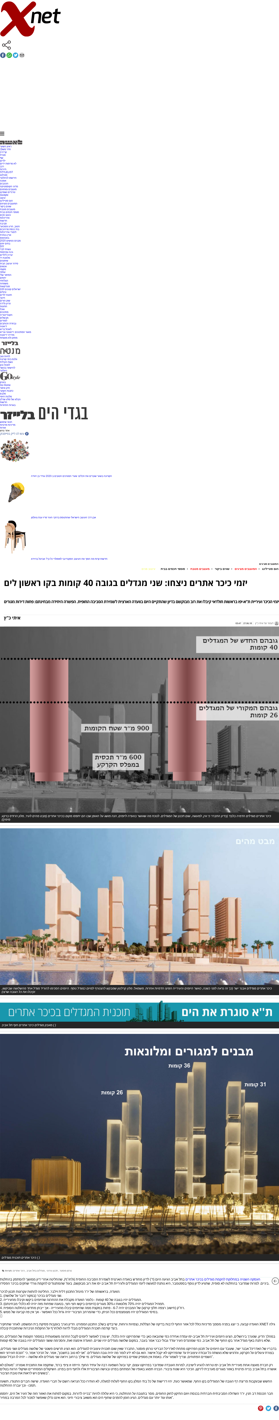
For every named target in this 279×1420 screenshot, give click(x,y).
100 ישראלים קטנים (10, 289)
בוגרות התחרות (8, 405)
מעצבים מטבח (7, 209)
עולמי (3, 272)
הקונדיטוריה (6, 314)
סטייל (3, 155)
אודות (3, 427)
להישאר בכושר (7, 367)
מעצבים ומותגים (8, 189)
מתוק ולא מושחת (8, 337)
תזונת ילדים (6, 295)
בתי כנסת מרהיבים (9, 229)
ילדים (3, 160)
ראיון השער (5, 146)
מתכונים (4, 312)
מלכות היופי (6, 396)
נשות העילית (6, 362)
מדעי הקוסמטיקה (9, 186)
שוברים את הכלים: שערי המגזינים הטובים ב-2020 (71, 476)
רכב (2, 166)
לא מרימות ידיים (8, 163)
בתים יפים (5, 243)
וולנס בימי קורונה (8, 359)
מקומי (3, 269)
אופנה (3, 180)
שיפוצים (4, 260)
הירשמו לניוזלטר (8, 177)
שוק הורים (5, 300)
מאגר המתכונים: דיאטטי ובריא (15, 332)
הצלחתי (4, 280)
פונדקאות (5, 286)
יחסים (3, 277)
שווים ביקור (5, 206)
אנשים (3, 266)
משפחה (4, 283)
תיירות (3, 169)
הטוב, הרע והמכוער (10, 226)
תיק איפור (5, 388)
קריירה (3, 152)
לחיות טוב (5, 356)
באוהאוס (4, 237)
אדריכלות (5, 217)
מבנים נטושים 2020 (10, 240)
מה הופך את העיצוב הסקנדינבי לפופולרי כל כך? (70, 558)
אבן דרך (92, 517)
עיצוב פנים (5, 215)
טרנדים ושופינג (7, 192)
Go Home (5, 385)
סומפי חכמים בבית (9, 212)
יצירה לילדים (6, 255)
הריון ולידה (5, 303)
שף (1, 157)
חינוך (2, 297)
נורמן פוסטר (66, 1270)
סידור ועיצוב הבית (9, 263)
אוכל (2, 309)
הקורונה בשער (104, 476)
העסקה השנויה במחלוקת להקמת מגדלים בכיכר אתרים (222, 1279)
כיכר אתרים (19, 1270)
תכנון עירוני (52, 1270)
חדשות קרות (101, 558)
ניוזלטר (3, 370)
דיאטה (3, 326)
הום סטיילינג (6, 200)
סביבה (3, 223)
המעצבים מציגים (8, 203)
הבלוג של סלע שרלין (10, 399)
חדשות (3, 220)
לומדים (3, 320)
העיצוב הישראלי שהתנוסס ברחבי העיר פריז (65, 517)
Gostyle (4, 195)
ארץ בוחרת (5, 235)
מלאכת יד (5, 257)
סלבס (3, 393)
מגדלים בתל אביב (36, 1270)
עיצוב (3, 197)
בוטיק (3, 382)
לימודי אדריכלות (8, 232)
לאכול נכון (5, 364)
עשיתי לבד (5, 249)
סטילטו (3, 175)
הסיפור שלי (5, 275)
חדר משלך (5, 149)
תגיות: (8, 1270)
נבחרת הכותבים (8, 323)
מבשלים (4, 317)
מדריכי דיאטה (7, 334)
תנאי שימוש (6, 422)
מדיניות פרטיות (7, 424)
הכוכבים (4, 183)
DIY (2, 246)
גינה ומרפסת (6, 252)
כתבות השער (6, 390)
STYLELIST (6, 172)
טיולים (3, 292)
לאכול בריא (5, 329)
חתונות (3, 306)
